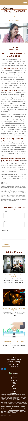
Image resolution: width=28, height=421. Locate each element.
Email (5, 221)
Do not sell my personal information (9, 412)
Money (14, 387)
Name (5, 212)
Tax (14, 385)
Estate (14, 382)
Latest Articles (14, 390)
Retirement (14, 379)
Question (5, 230)
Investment (14, 380)
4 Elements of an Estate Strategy (14, 341)
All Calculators (14, 393)
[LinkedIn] (12, 17)
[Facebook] (14, 17)
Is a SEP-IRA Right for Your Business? (14, 275)
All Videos (14, 391)
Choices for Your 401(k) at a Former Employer (14, 309)
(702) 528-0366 (15, 20)
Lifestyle (14, 388)
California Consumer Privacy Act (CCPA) (16, 410)
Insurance (14, 383)
